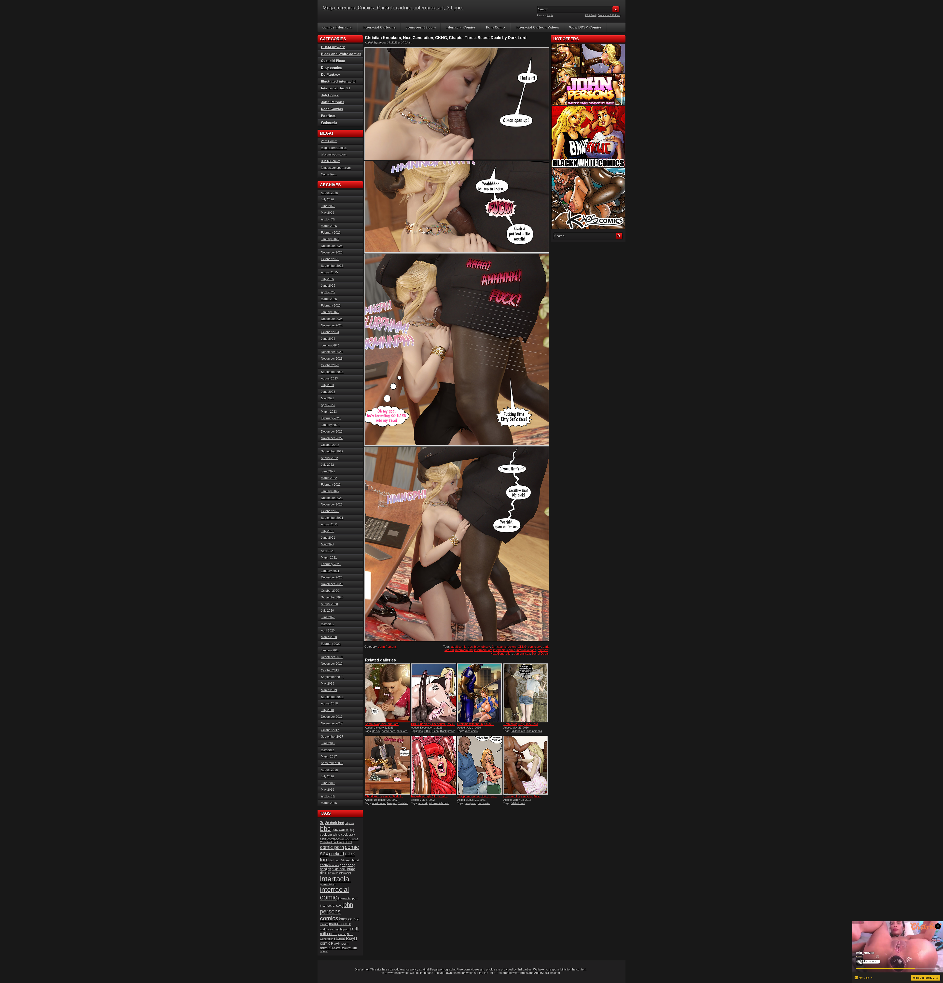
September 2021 (332, 518)
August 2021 (329, 524)
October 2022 (330, 445)
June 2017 (328, 743)
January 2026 (330, 239)
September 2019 (332, 677)
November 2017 (332, 723)
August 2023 (329, 378)
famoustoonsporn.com (336, 167)
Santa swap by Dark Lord (382, 724)
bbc (470, 646)
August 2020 (329, 604)
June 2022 (328, 471)
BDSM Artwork (333, 47)
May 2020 (327, 624)
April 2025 (328, 292)
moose (342, 934)
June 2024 (328, 338)
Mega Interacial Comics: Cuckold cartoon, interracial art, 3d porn (393, 7)
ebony (324, 865)
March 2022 (329, 478)
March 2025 (329, 299)
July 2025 (327, 279)
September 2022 (332, 451)
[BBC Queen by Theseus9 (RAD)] (433, 692)
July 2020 (327, 610)
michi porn (342, 929)
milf (354, 928)
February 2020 (331, 644)
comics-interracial (337, 27)
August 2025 (329, 272)
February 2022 (331, 484)
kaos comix (471, 731)
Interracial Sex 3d (335, 88)
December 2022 (332, 431)
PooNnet (328, 116)
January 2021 (330, 571)
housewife (484, 803)
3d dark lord (518, 731)
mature (324, 924)
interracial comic (504, 650)
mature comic (340, 924)
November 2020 (332, 584)
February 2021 (331, 564)
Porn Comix (495, 27)
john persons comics (336, 911)
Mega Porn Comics (334, 148)
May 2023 (327, 398)
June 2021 (328, 537)
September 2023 (332, 372)
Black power (447, 731)
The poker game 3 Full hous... (477, 796)
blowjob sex (482, 646)
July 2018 (327, 710)
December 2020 (332, 577)
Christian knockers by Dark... (522, 796)
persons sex (522, 653)
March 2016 (329, 803)
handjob (325, 869)
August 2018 (329, 703)
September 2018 (332, 697)
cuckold (336, 853)
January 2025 (330, 312)
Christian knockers (504, 646)
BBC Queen (431, 731)
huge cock (339, 869)
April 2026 (328, 219)
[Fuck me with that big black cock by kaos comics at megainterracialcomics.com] (479, 692)
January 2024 (330, 345)
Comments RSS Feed (609, 15)
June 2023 (328, 391)
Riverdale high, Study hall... (429, 796)
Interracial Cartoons (379, 27)
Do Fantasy (330, 74)
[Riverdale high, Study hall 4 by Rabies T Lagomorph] (433, 765)
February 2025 (331, 305)
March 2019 (329, 690)
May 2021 (327, 544)
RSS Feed (590, 15)
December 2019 (332, 657)
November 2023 (332, 358)
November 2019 (332, 663)
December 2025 (332, 246)
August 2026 (329, 193)
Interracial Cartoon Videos (537, 27)
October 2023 (330, 365)
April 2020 (328, 630)
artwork (423, 803)
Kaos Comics (332, 109)
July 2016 (327, 776)
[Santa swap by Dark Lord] (387, 692)
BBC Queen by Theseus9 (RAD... (433, 724)
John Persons (387, 646)
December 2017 (332, 716)
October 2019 (330, 670)
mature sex (327, 929)
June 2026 (328, 206)
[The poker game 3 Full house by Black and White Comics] (479, 765)
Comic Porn (329, 174)
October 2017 (330, 730)
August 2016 (329, 770)
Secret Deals (540, 653)
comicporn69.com (421, 27)
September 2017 (332, 736)
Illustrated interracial (338, 81)
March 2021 (329, 557)
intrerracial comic (439, 803)
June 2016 (328, 783)
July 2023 (327, 385)
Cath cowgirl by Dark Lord (520, 724)
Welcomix (329, 123)
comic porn (388, 731)
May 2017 (327, 750)
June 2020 (328, 617)
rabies (339, 938)
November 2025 (332, 252)
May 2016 (327, 789)
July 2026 (327, 199)
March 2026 (329, 226)
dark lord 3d (337, 860)
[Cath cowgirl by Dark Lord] (526, 692)
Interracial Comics (461, 27)
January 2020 (330, 650)
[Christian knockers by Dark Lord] (526, 765)
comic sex (534, 646)
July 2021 (327, 531)
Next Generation (501, 653)
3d (322, 823)
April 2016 (328, 796)
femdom (334, 865)
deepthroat (352, 860)
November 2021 (332, 504)
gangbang (470, 803)
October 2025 (330, 259)
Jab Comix (330, 95)
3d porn (349, 823)
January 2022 (330, 491)
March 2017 (329, 756)
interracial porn (348, 898)
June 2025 (328, 285)
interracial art (483, 650)
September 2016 (332, 763)
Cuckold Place (333, 61)
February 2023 (331, 418)
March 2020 (329, 637)
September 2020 (332, 597)
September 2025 (332, 265)
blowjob (391, 803)
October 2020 (330, 590)
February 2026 (331, 232)
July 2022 (327, 464)
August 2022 (329, 458)
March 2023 (329, 411)
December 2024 (332, 319)
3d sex (376, 731)
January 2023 (330, 425)
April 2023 (328, 405)
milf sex (543, 650)
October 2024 (330, 332)
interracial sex (331, 905)
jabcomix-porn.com (334, 154)
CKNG (522, 646)
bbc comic (340, 830)
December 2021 (332, 498)
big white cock (338, 834)
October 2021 (330, 511)
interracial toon (526, 650)
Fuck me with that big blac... (475, 724)
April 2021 (328, 551)
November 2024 (332, 325)
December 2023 (332, 352)
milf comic (328, 934)
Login (550, 15)
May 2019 (327, 683)
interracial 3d (464, 650)
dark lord (402, 731)
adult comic (458, 646)
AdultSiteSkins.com (547, 973)
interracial (335, 879)
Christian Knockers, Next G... (384, 796)
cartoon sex (348, 839)
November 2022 (332, 438)
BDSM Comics (330, 161)
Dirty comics (331, 68)
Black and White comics (341, 54)
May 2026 (327, 212)
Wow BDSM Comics (585, 27)
